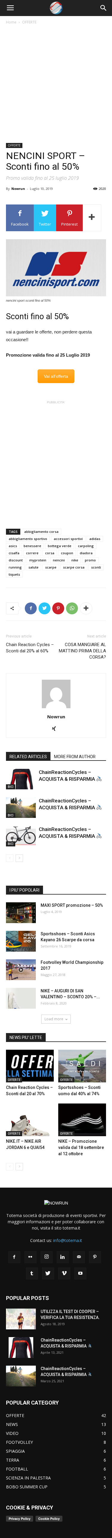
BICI (10, 787)
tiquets (14, 574)
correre (32, 553)
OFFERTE (29, 22)
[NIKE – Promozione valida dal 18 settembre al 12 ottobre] (82, 1119)
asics (13, 546)
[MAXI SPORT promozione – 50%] (21, 912)
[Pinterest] (95, 1257)
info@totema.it (67, 1240)
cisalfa (14, 553)
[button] (103, 8)
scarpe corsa (74, 567)
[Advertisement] (56, 84)
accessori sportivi (68, 538)
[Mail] (79, 1257)
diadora (86, 553)
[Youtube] (80, 1273)
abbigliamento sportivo (28, 538)
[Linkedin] (63, 1257)
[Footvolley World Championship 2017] (21, 969)
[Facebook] (14, 1257)
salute (33, 567)
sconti (96, 567)
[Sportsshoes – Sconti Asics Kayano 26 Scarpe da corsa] (21, 941)
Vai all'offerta (56, 376)
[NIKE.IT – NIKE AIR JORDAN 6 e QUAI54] (30, 1119)
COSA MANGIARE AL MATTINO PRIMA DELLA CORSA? (82, 651)
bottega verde (59, 546)
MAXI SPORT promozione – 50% (72, 905)
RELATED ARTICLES (28, 756)
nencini (59, 560)
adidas (94, 538)
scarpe (50, 567)
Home (11, 22)
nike (74, 560)
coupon (67, 553)
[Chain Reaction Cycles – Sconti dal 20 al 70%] (30, 1066)
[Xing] (56, 729)
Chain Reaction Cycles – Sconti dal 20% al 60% (30, 648)
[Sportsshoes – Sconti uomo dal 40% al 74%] (82, 1066)
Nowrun (18, 188)
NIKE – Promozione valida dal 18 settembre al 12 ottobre (81, 1147)
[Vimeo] (64, 1273)
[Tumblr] (32, 1273)
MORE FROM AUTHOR (75, 756)
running (15, 567)
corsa (49, 553)
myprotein (37, 560)
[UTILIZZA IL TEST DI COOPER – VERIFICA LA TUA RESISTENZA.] (21, 1319)
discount (16, 560)
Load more (54, 1018)
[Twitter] (48, 1273)
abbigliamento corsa (41, 531)
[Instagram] (47, 1257)
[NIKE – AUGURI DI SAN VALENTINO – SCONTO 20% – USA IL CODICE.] (21, 998)
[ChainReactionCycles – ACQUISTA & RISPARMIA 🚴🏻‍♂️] (21, 779)
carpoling (86, 546)
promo (90, 560)
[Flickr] (30, 1257)
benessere (32, 546)
